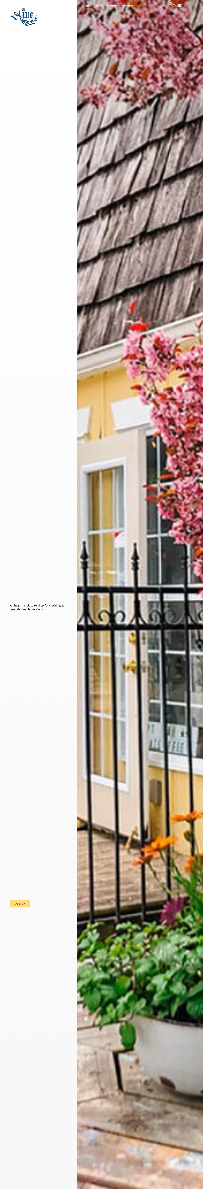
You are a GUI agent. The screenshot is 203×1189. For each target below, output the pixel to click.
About (99, 5)
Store (88, 5)
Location (111, 5)
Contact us (127, 5)
